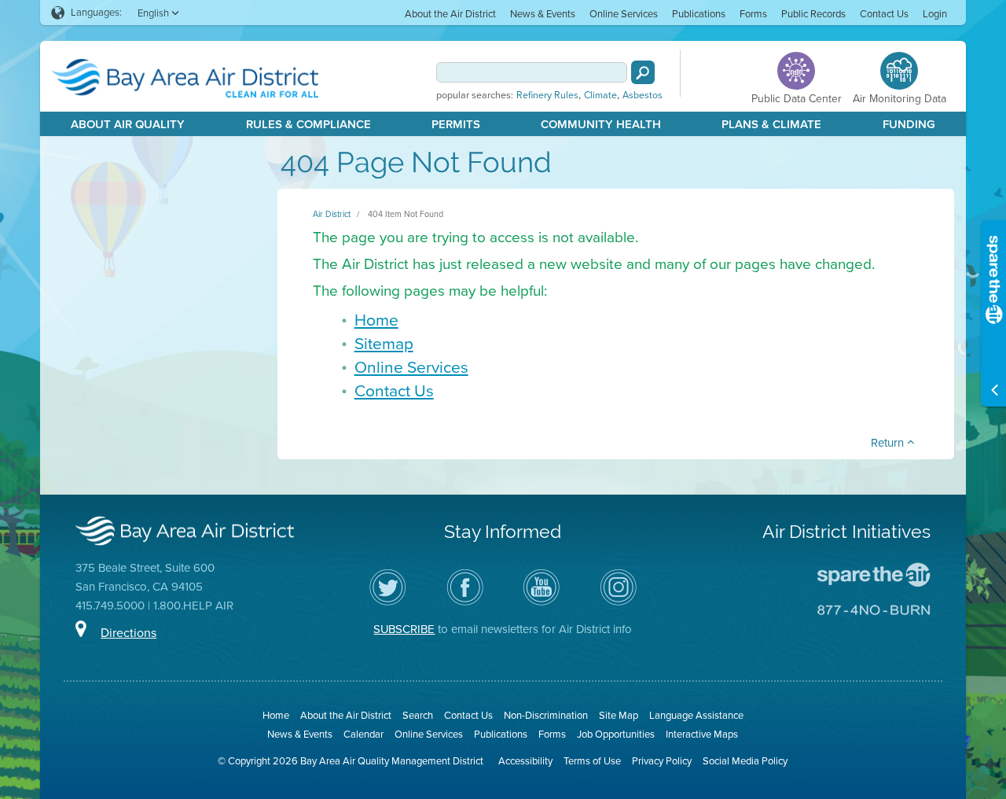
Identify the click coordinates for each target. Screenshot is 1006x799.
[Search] (643, 72)
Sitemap (383, 343)
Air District (332, 214)
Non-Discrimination (546, 715)
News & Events (542, 13)
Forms (753, 13)
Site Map (618, 715)
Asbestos (642, 95)
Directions (128, 633)
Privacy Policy (662, 760)
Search (417, 715)
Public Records (813, 13)
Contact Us (884, 13)
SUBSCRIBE (404, 629)
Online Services (623, 13)
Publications (698, 13)
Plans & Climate (771, 124)
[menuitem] (450, 13)
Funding (909, 124)
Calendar (363, 734)
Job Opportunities (616, 734)
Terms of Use (592, 760)
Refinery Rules (547, 95)
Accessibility (525, 760)
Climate (600, 95)
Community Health (601, 124)
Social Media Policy (745, 760)
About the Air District (450, 13)
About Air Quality (128, 124)
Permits (455, 124)
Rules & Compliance (308, 124)
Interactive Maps (702, 734)
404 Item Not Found (405, 214)
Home (376, 319)
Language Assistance (696, 715)
